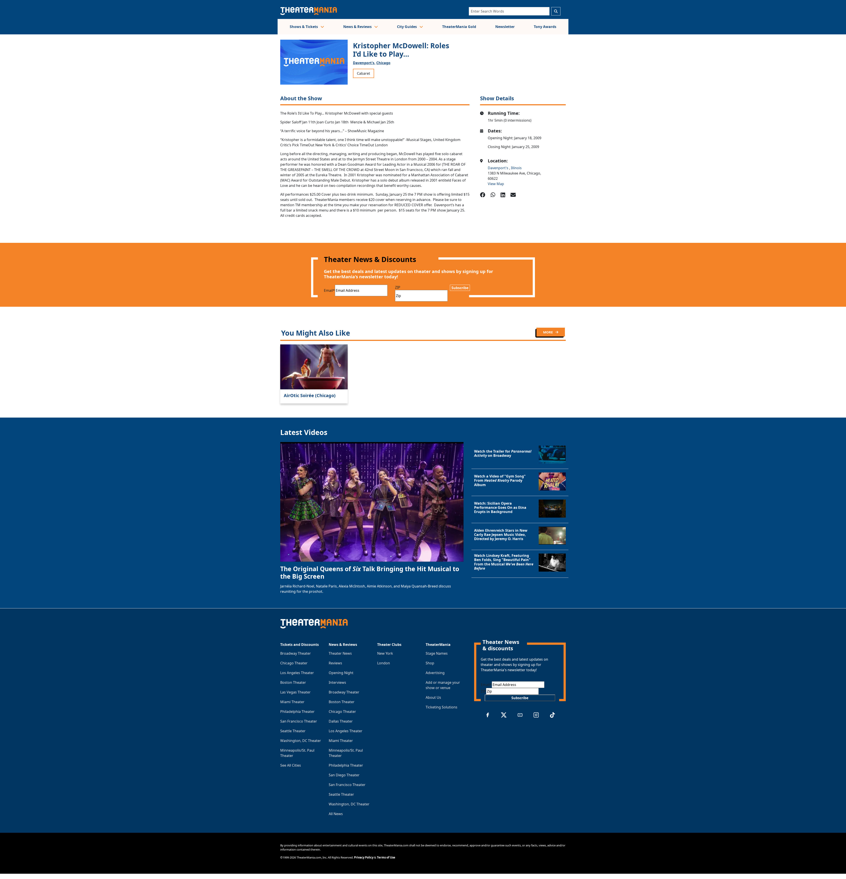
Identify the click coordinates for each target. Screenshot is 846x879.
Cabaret (363, 73)
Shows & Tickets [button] (304, 26)
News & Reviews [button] (358, 26)
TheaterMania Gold (459, 26)
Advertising (435, 672)
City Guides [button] (407, 26)
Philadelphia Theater (297, 711)
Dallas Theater (341, 721)
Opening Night (341, 672)
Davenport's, (364, 62)
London (383, 663)
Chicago (383, 62)
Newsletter (505, 26)
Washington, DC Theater (300, 740)
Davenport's (498, 167)
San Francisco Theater (298, 721)
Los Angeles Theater (297, 672)
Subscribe (459, 287)
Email (329, 290)
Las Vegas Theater (295, 692)
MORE (548, 332)
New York (385, 653)
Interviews (337, 682)
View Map (496, 183)
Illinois (516, 167)
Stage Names (437, 653)
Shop (430, 663)
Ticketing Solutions (441, 707)
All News (336, 813)
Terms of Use (386, 857)
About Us (433, 697)
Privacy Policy (363, 857)
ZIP (397, 287)
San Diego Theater (344, 775)
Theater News (340, 653)
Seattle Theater (293, 730)
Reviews (335, 663)
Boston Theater (293, 682)
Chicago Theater (294, 663)
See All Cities (290, 765)
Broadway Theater (295, 653)
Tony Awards (545, 26)
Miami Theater (292, 701)
